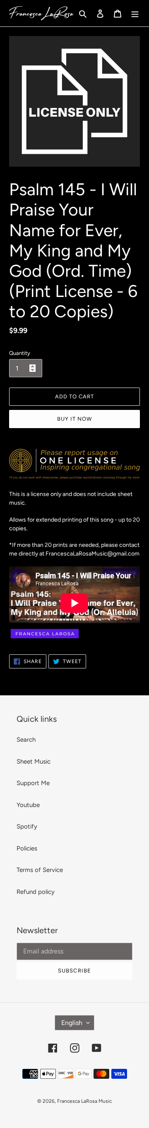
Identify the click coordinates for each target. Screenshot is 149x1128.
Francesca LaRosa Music (84, 1101)
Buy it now (74, 419)
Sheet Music (33, 761)
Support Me (33, 783)
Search (26, 739)
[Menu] (135, 13)
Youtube (28, 805)
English (71, 1023)
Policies (27, 848)
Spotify (27, 826)
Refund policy (36, 892)
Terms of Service (40, 870)
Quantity (19, 353)
